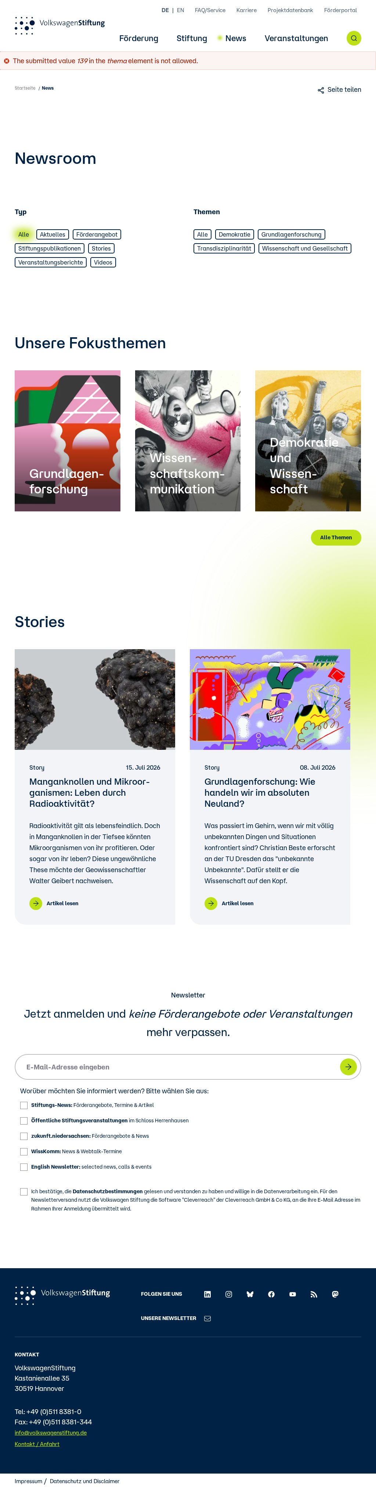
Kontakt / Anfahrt (37, 1444)
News (235, 38)
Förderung (138, 38)
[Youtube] (293, 1294)
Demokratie (234, 234)
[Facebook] (271, 1294)
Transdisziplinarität (224, 248)
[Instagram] (229, 1294)
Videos (103, 262)
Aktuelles (52, 234)
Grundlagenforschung (291, 234)
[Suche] (354, 38)
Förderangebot (97, 234)
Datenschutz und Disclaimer (85, 1481)
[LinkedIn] (207, 1294)
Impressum (28, 1481)
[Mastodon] (335, 1294)
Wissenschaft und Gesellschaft (305, 248)
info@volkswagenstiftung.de (51, 1432)
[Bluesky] (250, 1294)
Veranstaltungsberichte (50, 262)
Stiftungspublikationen (49, 248)
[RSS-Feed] (314, 1294)
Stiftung (192, 38)
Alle (23, 234)
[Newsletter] (207, 1317)
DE (165, 10)
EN (180, 10)
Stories (101, 248)
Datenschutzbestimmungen (108, 1191)
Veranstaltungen (296, 38)
